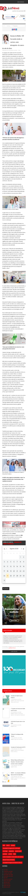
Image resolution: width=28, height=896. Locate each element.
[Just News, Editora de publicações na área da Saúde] (14, 9)
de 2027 (6, 877)
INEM (14, 854)
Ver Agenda (14, 786)
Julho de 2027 (7, 887)
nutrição (13, 845)
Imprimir (7, 588)
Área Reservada (20, 2)
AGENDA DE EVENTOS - (12, 543)
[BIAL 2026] (14, 17)
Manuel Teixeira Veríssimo (8, 859)
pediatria (5, 854)
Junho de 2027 (7, 885)
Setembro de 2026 (8, 871)
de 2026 (6, 870)
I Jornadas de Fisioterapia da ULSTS (18, 747)
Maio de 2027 (7, 884)
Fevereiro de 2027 (8, 879)
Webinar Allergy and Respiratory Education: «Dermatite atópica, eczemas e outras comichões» (17, 761)
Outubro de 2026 (8, 873)
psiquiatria (11, 851)
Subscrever (14, 651)
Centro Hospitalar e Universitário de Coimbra (13, 857)
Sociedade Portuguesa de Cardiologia (11, 848)
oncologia (5, 851)
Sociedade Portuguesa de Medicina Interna (12, 862)
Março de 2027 (7, 880)
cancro (7, 845)
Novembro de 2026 (8, 874)
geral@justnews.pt (12, 647)
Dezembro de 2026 (8, 876)
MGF (4, 845)
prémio (10, 854)
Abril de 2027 (7, 882)
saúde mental (18, 851)
